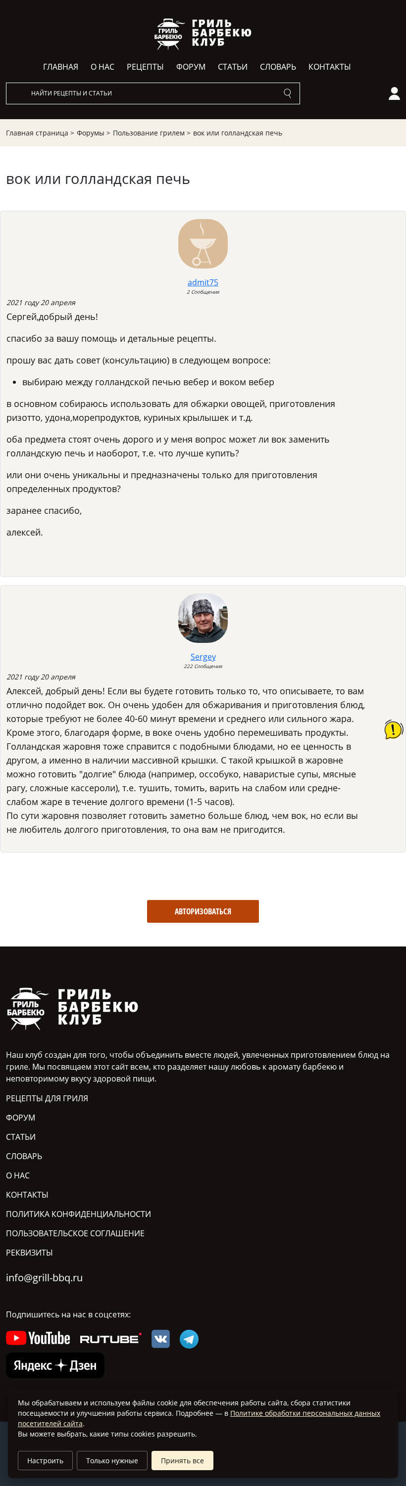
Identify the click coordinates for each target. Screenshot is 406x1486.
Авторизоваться (203, 911)
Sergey (203, 656)
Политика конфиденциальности (78, 1214)
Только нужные (112, 1460)
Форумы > (93, 132)
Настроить (45, 1460)
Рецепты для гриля (47, 1098)
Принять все (182, 1460)
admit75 (203, 282)
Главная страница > (40, 132)
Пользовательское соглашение (75, 1233)
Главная (60, 66)
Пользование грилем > (152, 132)
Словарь (278, 66)
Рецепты (145, 66)
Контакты (329, 66)
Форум (190, 66)
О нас (102, 66)
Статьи (233, 66)
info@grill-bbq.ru (44, 1277)
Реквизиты (29, 1252)
